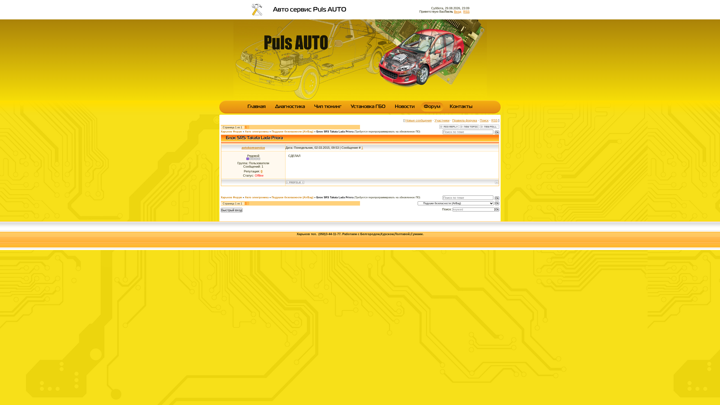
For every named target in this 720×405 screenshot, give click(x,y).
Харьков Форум (231, 131)
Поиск (484, 120)
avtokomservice (253, 147)
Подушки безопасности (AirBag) (292, 131)
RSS (466, 11)
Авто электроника (257, 131)
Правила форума (464, 120)
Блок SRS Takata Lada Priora (335, 131)
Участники (442, 120)
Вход (457, 11)
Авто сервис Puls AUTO (309, 10)
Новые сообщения (418, 120)
